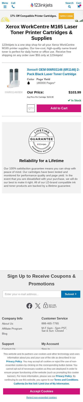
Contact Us (8, 349)
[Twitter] (38, 308)
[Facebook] (29, 308)
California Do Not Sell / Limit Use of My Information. (41, 383)
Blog (4, 333)
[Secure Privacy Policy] (50, 308)
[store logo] (41, 5)
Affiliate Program (12, 328)
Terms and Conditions (66, 379)
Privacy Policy (14, 361)
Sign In (46, 349)
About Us (7, 323)
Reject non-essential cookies (41, 397)
